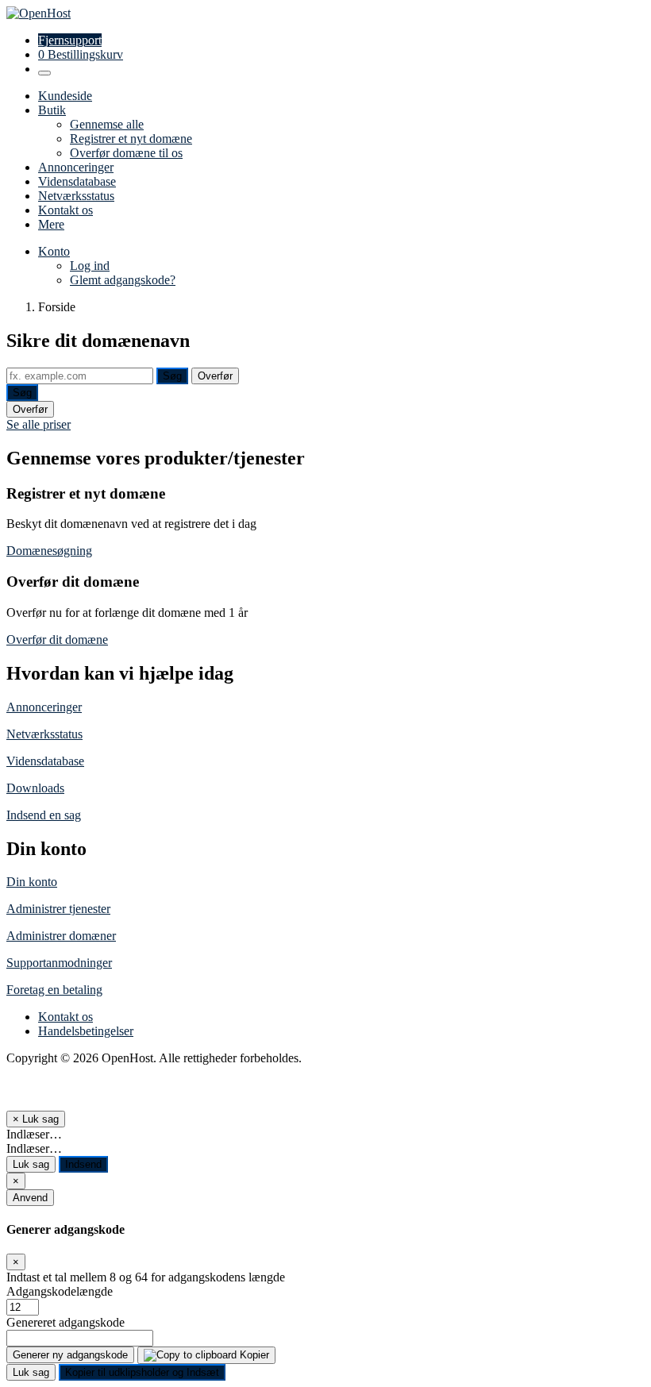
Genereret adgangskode (65, 1322)
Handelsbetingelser (85, 1031)
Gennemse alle (107, 124)
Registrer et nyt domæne (131, 138)
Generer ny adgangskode (70, 1355)
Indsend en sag (43, 815)
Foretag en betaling (54, 989)
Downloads (35, 788)
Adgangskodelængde (59, 1291)
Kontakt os (65, 210)
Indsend (83, 1164)
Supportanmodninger (59, 962)
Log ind (90, 265)
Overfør (215, 376)
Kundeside (65, 95)
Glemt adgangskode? (122, 280)
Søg (172, 376)
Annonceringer (76, 167)
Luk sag (31, 1164)
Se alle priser (38, 424)
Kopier (253, 1355)
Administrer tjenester (58, 908)
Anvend (30, 1198)
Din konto (31, 881)
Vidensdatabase (77, 181)
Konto (54, 251)
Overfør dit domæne (57, 639)
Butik (52, 110)
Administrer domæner (61, 935)
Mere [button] (51, 224)
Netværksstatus (76, 195)
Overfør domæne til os (126, 153)
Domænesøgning (49, 550)
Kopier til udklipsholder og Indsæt (142, 1372)
